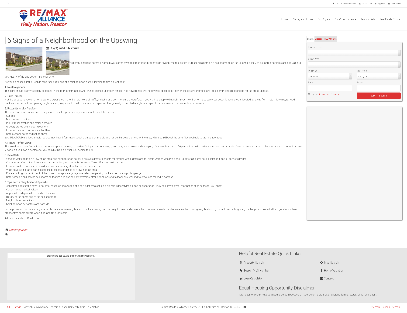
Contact (328, 278)
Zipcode (318, 39)
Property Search (253, 262)
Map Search (331, 262)
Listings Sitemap (391, 307)
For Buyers (324, 19)
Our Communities (345, 19)
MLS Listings (14, 307)
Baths (360, 82)
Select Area (313, 59)
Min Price (312, 70)
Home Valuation (333, 270)
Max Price (362, 70)
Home (284, 19)
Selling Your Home (303, 19)
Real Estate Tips (389, 19)
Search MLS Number (256, 270)
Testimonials (368, 19)
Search (310, 39)
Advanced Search (329, 94)
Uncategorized (18, 229)
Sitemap (375, 307)
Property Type (315, 47)
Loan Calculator (253, 278)
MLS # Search (330, 39)
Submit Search (378, 95)
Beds (310, 82)
